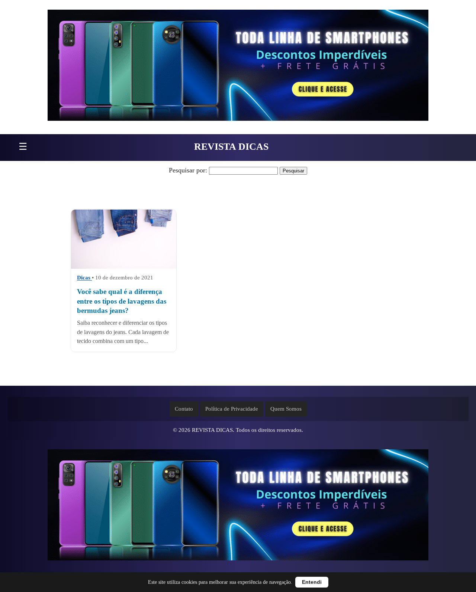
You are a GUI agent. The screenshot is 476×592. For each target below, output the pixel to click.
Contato (184, 409)
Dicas (84, 278)
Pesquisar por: (188, 170)
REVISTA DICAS (231, 146)
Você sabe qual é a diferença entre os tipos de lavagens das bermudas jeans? (121, 301)
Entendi (312, 582)
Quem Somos (286, 409)
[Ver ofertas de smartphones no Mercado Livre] (238, 67)
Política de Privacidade (231, 409)
